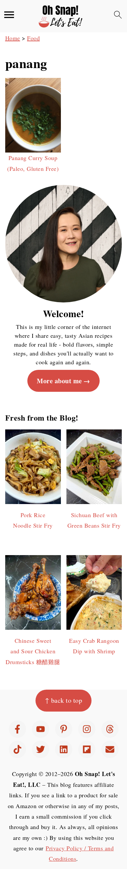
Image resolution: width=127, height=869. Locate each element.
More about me (59, 381)
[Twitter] (40, 749)
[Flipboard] (86, 749)
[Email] (110, 749)
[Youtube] (40, 729)
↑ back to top (63, 700)
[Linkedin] (63, 749)
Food (33, 38)
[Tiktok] (17, 749)
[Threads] (110, 729)
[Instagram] (86, 729)
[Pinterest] (63, 729)
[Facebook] (17, 729)
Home (12, 38)
